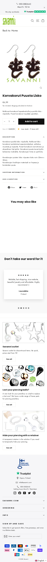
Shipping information (14, 172)
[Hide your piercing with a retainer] (23, 421)
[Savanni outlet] (23, 332)
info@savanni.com (25, 482)
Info (5, 515)
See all (9, 359)
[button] (41, 560)
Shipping (14, 106)
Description (9, 137)
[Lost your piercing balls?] (23, 375)
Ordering (8, 508)
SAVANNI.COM (11, 501)
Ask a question (10, 179)
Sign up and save (13, 524)
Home (14, 30)
